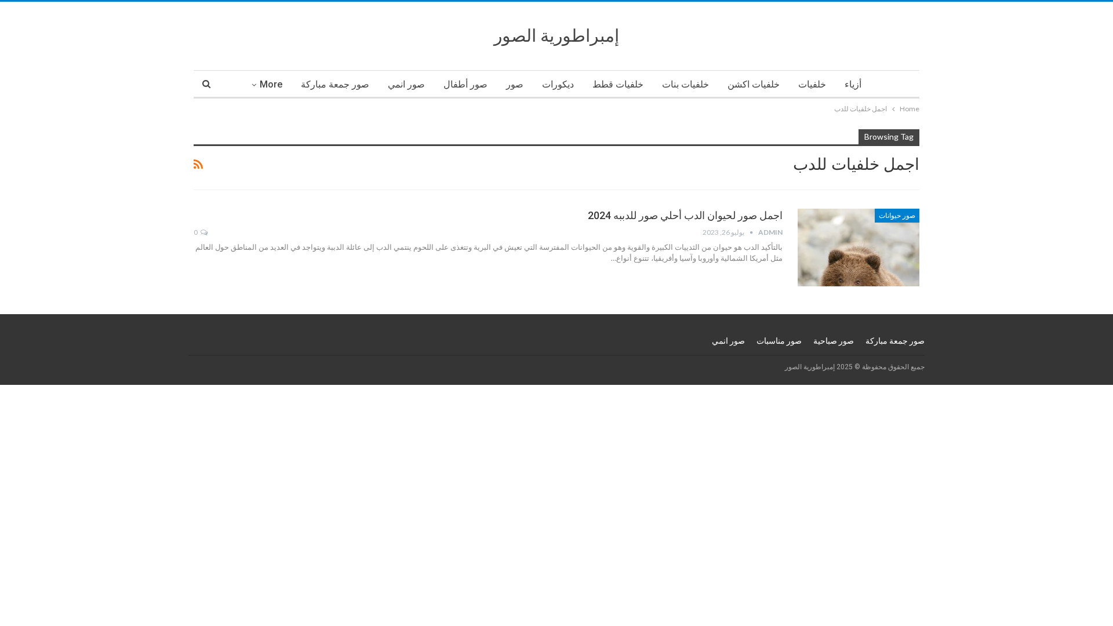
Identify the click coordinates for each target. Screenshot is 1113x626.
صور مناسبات (779, 340)
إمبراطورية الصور (556, 36)
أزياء (853, 84)
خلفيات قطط (617, 84)
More (271, 84)
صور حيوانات (897, 216)
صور (514, 84)
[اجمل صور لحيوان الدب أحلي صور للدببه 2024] (858, 247)
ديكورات (558, 84)
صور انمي (406, 84)
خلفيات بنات (685, 84)
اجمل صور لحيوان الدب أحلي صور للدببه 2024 (685, 215)
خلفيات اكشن (754, 84)
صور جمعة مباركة (335, 84)
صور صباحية (833, 340)
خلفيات (812, 84)
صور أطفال (465, 84)
